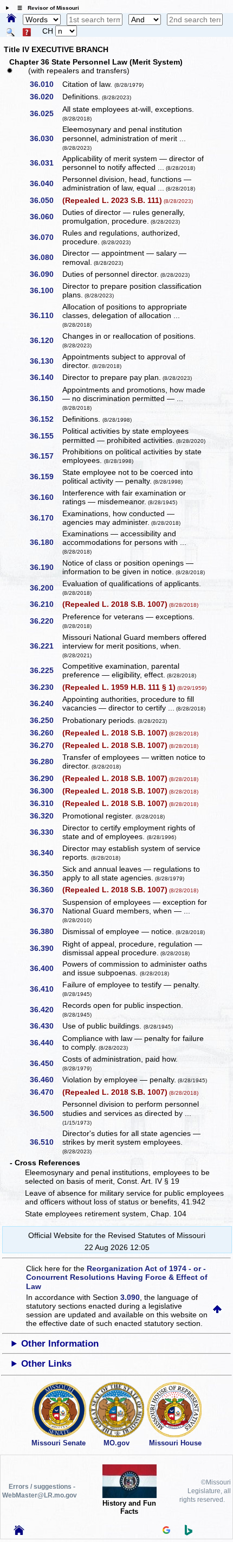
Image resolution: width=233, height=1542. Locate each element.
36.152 (45, 419)
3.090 (130, 1297)
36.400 (45, 968)
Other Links (46, 1364)
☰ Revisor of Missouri (45, 8)
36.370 (45, 910)
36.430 (45, 1025)
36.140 (45, 377)
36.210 (45, 604)
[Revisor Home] (19, 1532)
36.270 (45, 745)
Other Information (60, 1343)
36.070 (45, 237)
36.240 (45, 703)
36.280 (45, 761)
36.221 (45, 646)
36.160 (45, 497)
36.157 (45, 456)
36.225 (45, 670)
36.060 (45, 216)
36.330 (45, 832)
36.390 (45, 948)
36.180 (45, 542)
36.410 (45, 989)
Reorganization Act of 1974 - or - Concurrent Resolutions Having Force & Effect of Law (117, 1277)
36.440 (45, 1042)
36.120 (45, 340)
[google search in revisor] (166, 1531)
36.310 (45, 803)
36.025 (45, 113)
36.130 (45, 361)
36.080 (45, 257)
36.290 (45, 778)
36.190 (45, 567)
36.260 (45, 732)
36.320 (45, 815)
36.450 (45, 1063)
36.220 (45, 621)
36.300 (45, 790)
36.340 (45, 852)
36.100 (45, 290)
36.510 (45, 1142)
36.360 (45, 889)
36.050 (45, 200)
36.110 (45, 315)
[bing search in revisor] (188, 1532)
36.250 (45, 720)
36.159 (45, 476)
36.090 (45, 274)
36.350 (45, 873)
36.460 (45, 1079)
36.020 (45, 96)
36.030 (45, 138)
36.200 (45, 587)
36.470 (45, 1092)
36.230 (45, 687)
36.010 (45, 84)
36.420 (45, 1009)
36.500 (45, 1113)
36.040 (45, 183)
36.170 (45, 517)
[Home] (11, 19)
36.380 (45, 931)
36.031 (45, 162)
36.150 (45, 398)
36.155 (45, 435)
